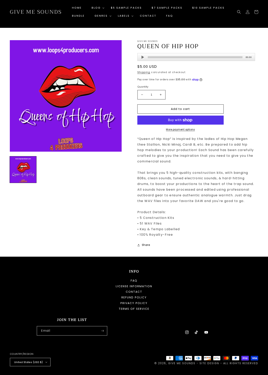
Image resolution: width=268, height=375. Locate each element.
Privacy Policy (134, 303)
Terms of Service (134, 309)
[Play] (143, 57)
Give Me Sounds (181, 363)
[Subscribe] (102, 331)
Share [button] (146, 245)
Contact (134, 292)
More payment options (180, 129)
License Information (134, 286)
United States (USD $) (28, 362)
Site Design (209, 363)
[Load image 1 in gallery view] (23, 169)
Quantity (143, 87)
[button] (96, 8)
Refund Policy (134, 297)
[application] (196, 57)
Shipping (143, 72)
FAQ (134, 281)
